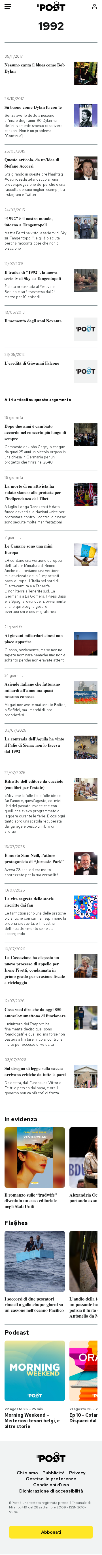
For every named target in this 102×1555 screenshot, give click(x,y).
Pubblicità (53, 1473)
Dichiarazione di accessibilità (51, 1491)
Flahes (16, 1223)
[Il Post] (51, 6)
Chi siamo (27, 1473)
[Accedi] (94, 6)
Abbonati (51, 1532)
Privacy (77, 1473)
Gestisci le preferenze (51, 1479)
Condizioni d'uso (51, 1485)
